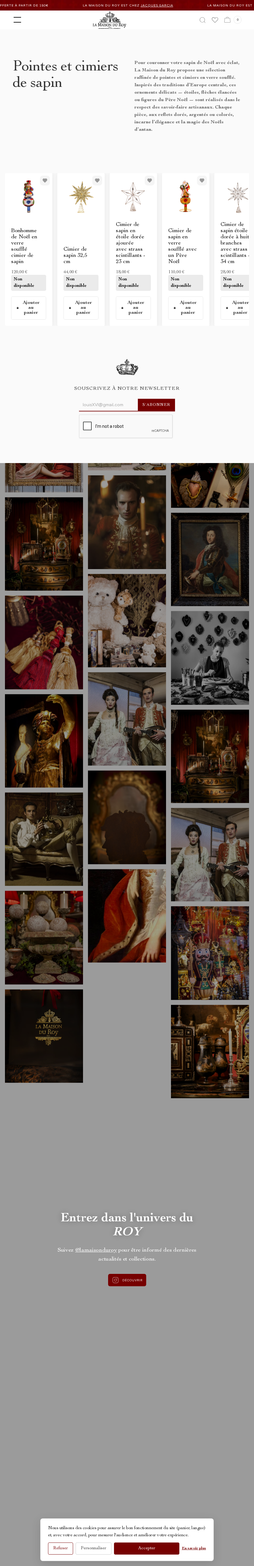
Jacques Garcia (105, 5)
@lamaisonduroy (96, 1250)
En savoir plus (194, 1549)
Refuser (60, 1548)
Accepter (146, 1548)
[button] (16, 19)
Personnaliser (93, 1548)
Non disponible (24, 282)
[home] (109, 20)
